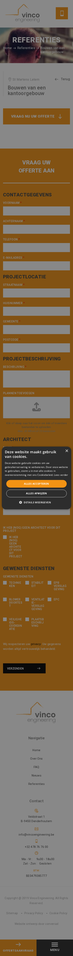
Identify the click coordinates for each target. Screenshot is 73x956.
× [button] (66, 450)
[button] (36, 502)
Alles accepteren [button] (36, 483)
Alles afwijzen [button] (36, 493)
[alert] (36, 478)
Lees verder (61, 475)
